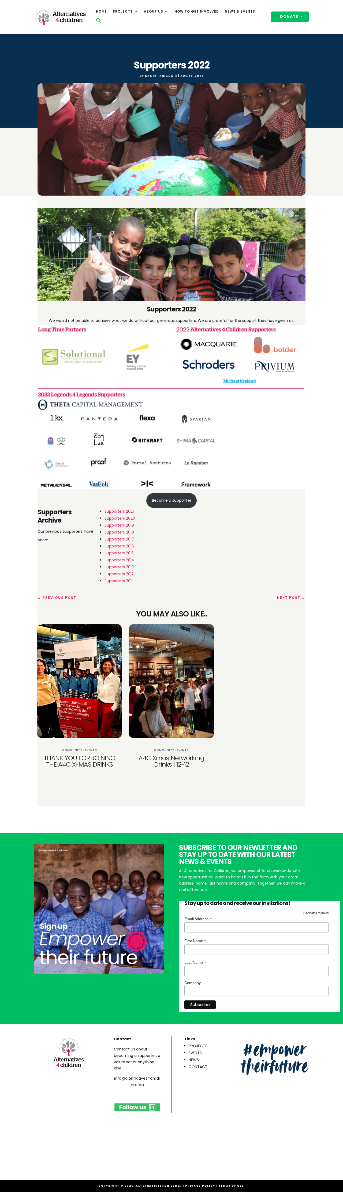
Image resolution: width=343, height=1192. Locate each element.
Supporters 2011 (119, 581)
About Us (153, 12)
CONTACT (198, 1066)
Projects (123, 12)
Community (72, 750)
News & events (240, 12)
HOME (101, 12)
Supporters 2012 (119, 574)
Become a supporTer (171, 500)
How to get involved (196, 12)
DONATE (289, 16)
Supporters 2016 (119, 546)
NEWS (194, 1059)
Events (91, 750)
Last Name (195, 962)
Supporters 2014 (119, 560)
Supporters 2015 (119, 553)
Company (192, 983)
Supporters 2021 (119, 511)
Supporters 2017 (119, 539)
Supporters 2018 (119, 532)
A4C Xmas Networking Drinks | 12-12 (171, 761)
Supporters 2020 (120, 518)
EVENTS (195, 1053)
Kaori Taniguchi (161, 76)
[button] (98, 22)
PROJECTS (198, 1046)
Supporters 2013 (119, 567)
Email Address (198, 918)
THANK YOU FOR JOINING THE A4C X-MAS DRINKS (79, 761)
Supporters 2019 (119, 525)
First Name (195, 940)
